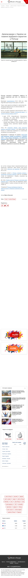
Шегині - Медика (5, 460)
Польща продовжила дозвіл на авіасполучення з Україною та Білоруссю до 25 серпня (12, 188)
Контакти (16, 563)
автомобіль (20, 504)
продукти (15, 507)
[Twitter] (5, 205)
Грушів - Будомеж (5, 456)
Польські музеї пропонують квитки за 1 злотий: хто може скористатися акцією (18, 391)
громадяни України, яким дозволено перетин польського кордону (14, 128)
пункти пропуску (9, 504)
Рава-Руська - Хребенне (6, 453)
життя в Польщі (12, 199)
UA (26, 2)
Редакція (11, 563)
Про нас (3, 561)
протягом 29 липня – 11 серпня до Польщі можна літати (14, 112)
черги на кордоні (18, 509)
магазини (15, 496)
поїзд (23, 501)
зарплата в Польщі (11, 512)
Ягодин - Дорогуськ (5, 446)
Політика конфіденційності (11, 561)
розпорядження (11, 101)
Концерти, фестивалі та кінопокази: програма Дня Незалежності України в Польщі (18, 421)
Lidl (15, 504)
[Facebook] (2, 205)
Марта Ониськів (8, 195)
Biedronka (6, 501)
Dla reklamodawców (21, 561)
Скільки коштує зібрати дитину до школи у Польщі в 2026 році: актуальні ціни (18, 399)
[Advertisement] (14, 20)
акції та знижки (8, 499)
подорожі (21, 496)
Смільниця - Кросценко (6, 463)
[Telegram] (8, 205)
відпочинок (9, 507)
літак (6, 199)
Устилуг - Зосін (5, 449)
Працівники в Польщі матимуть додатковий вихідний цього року (17, 413)
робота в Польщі (21, 499)
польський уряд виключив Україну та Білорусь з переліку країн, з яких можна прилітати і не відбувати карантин (14, 137)
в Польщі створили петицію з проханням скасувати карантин (14, 173)
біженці (20, 507)
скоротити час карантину (13, 169)
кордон (14, 499)
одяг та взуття (10, 509)
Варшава (19, 512)
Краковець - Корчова (6, 458)
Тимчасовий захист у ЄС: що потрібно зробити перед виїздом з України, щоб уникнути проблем (18, 406)
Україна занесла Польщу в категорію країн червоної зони (14, 180)
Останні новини (7, 388)
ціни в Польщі (17, 501)
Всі (25, 388)
